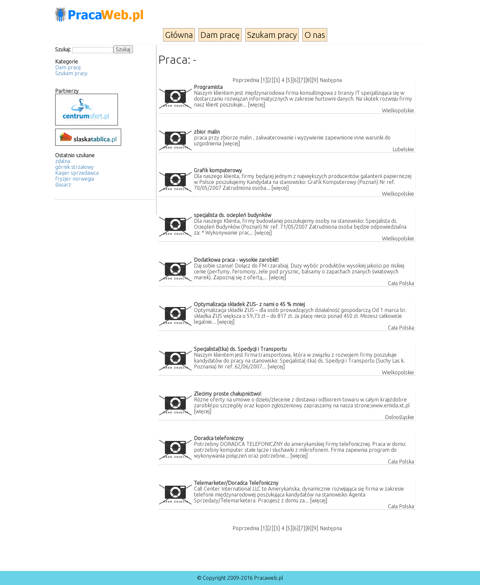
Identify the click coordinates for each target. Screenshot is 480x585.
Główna (179, 35)
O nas (314, 35)
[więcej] (256, 104)
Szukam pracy (272, 35)
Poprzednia (245, 80)
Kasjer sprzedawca (77, 173)
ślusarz (63, 184)
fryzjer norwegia (74, 179)
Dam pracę (220, 35)
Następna (331, 80)
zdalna (62, 161)
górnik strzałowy (74, 167)
